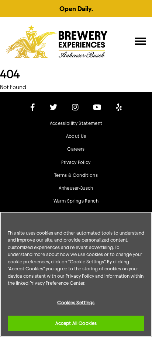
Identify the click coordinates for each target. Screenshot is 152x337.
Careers (75, 149)
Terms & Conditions (76, 175)
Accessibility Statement (76, 123)
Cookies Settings (75, 302)
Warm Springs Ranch (76, 201)
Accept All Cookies (76, 323)
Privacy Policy (75, 162)
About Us (76, 136)
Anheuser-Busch (76, 188)
